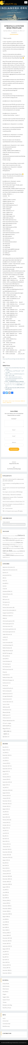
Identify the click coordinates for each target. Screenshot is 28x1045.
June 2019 (5, 758)
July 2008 (5, 919)
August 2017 (5, 771)
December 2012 (6, 801)
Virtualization (16, 555)
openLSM (5, 548)
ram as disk (7, 551)
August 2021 (5, 749)
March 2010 (5, 868)
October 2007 (6, 943)
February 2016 (6, 776)
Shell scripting (6, 691)
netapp (16, 546)
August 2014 (5, 793)
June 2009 (5, 892)
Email (14, 436)
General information (7, 607)
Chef (4, 586)
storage (16, 553)
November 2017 (6, 766)
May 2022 (5, 747)
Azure (4, 580)
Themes (4, 1002)
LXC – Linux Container (8, 508)
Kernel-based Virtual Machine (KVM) (10, 542)
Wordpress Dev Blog (7, 1005)
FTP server (5, 604)
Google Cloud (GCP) (7, 613)
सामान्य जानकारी (6, 726)
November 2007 (6, 940)
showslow (8, 553)
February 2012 (6, 819)
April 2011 (5, 838)
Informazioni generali (8, 631)
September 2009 (6, 884)
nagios (12, 546)
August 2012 (5, 809)
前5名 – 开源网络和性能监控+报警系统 (14, 381)
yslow (9, 557)
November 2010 (6, 852)
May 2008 (5, 924)
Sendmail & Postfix (7, 688)
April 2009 (5, 897)
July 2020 (5, 752)
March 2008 (5, 930)
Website (14, 442)
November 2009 (6, 879)
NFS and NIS (5, 656)
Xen (7, 557)
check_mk (6, 535)
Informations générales (8, 629)
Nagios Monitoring (7, 650)
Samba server (6, 683)
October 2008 (6, 911)
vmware (22, 555)
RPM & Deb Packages (7, 680)
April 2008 (5, 927)
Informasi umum (6, 626)
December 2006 (6, 970)
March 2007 (5, 962)
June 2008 (5, 922)
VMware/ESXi (6, 712)
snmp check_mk (12, 553)
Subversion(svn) (20, 553)
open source (11, 548)
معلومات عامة (8, 723)
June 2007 (5, 954)
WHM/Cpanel (6, 715)
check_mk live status (11, 535)
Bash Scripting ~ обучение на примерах (12, 494)
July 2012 (5, 811)
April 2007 (5, 959)
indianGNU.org (18, 540)
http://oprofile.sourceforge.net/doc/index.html (14, 359)
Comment (14, 418)
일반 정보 (5, 736)
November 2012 (6, 803)
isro (22, 540)
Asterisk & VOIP (6, 575)
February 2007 (6, 965)
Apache (4, 535)
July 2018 (5, 760)
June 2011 (5, 833)
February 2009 (6, 900)
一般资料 (5, 734)
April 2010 (5, 865)
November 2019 (6, 755)
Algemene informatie (8, 567)
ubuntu (4, 555)
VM (19, 555)
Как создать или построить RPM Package (13, 492)
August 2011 (5, 828)
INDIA (7, 540)
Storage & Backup (7, 696)
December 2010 (6, 849)
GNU (18, 538)
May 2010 (5, 862)
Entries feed (5, 1021)
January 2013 (6, 798)
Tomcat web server (7, 701)
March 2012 (5, 817)
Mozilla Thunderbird (18, 544)
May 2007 (5, 957)
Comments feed (6, 1023)
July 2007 (5, 951)
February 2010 (6, 871)
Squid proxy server (7, 693)
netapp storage (20, 546)
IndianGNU (12, 540)
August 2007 (5, 949)
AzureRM (5, 583)
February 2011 (6, 844)
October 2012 (6, 806)
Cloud (4, 588)
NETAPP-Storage (7, 653)
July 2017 (5, 774)
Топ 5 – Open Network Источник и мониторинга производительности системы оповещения (14, 378)
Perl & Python (6, 666)
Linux (18, 542)
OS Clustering (6, 664)
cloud (16, 535)
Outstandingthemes (22, 1042)
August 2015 (5, 784)
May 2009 (5, 895)
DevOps (4, 596)
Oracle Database (17, 548)
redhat (18, 551)
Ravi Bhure (8, 30)
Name (14, 430)
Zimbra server (6, 717)
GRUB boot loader (7, 615)
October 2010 (6, 854)
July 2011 (5, 830)
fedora (10, 538)
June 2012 (5, 814)
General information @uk (9, 610)
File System (5, 401)
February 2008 (6, 932)
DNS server (5, 599)
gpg (19, 538)
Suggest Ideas (6, 997)
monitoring (12, 544)
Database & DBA (6, 591)
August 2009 (5, 887)
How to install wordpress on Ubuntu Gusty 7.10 (13, 501)
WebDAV (4, 557)
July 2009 (5, 889)
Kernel (10, 401)
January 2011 (6, 846)
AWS (4, 578)
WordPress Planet (7, 1007)
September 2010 (6, 857)
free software (14, 538)
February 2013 (6, 795)
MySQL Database (8, 546)
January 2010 (6, 873)
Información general (7, 621)
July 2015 (5, 787)
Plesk (4, 672)
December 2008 (6, 905)
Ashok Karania (6, 986)
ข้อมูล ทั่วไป (5, 728)
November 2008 (6, 908)
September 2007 (6, 946)
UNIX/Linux (9, 402)
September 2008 (6, 914)
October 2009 (6, 881)
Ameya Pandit (6, 983)
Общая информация (7, 720)
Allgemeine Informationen (9, 569)
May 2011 (5, 836)
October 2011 (6, 825)
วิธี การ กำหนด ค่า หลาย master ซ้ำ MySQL (13, 511)
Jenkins (4, 637)
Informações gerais (7, 623)
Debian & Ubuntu (6, 594)
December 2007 (6, 938)
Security (4, 685)
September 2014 (6, 790)
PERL (22, 548)
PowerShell (5, 674)
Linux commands (16, 401)
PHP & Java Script (7, 669)
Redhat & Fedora (6, 677)
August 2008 (5, 916)
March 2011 (5, 841)
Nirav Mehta (5, 991)
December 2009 (6, 876)
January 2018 (6, 763)
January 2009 (6, 903)
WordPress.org (6, 1026)
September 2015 (6, 782)
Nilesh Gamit (6, 989)
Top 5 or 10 (5, 704)
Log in (4, 1018)
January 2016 (6, 779)
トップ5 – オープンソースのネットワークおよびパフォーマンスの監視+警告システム (15, 384)
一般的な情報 (6, 731)
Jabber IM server (6, 634)
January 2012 (6, 822)
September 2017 (6, 768)
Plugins (4, 994)
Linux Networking (7, 645)
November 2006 (6, 973)
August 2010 (5, 860)
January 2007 (6, 967)
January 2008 (6, 935)
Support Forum (6, 999)
